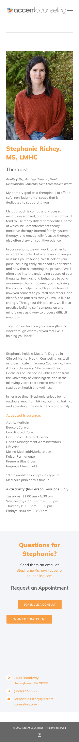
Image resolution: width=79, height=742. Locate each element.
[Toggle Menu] (70, 10)
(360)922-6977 (25, 691)
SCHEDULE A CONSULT (39, 604)
